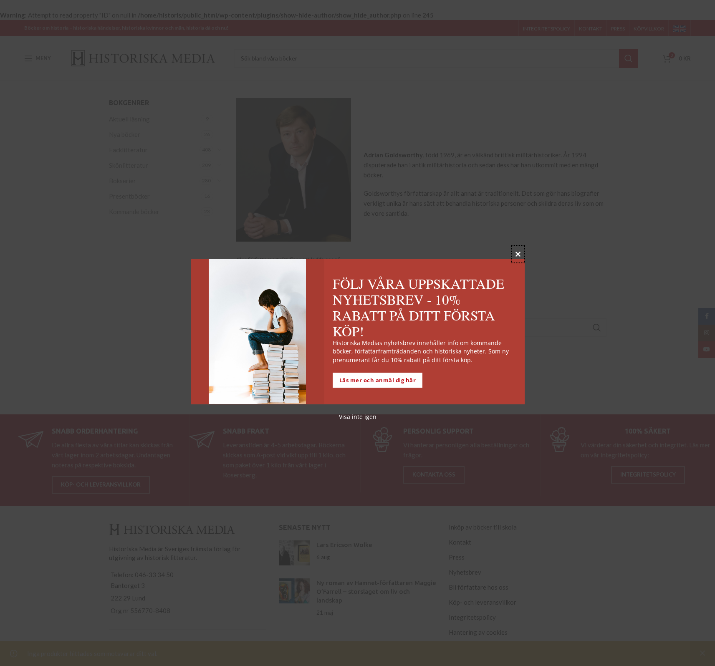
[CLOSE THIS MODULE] (518, 254)
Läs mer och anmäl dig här (377, 379)
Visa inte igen (357, 416)
